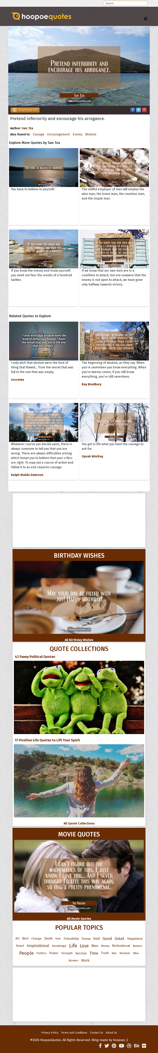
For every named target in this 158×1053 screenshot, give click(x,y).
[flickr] (144, 1046)
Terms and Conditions (74, 1032)
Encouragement (58, 134)
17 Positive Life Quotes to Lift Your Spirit (47, 740)
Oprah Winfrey (92, 456)
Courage (38, 134)
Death (48, 938)
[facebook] (100, 1046)
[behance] (136, 1046)
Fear (58, 938)
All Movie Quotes (79, 918)
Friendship (71, 938)
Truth (105, 953)
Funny (86, 938)
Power (53, 953)
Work (85, 960)
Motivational (121, 946)
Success (81, 953)
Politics (41, 953)
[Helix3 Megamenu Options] (145, 19)
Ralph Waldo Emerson (27, 475)
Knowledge (59, 946)
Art (17, 938)
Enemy (77, 134)
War (114, 953)
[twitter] (106, 1046)
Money (105, 946)
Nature (137, 946)
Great (119, 938)
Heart (20, 946)
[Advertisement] (79, 520)
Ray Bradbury (91, 384)
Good (107, 938)
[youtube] (121, 1046)
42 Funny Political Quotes (35, 657)
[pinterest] (114, 1046)
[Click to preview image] (79, 66)
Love (84, 946)
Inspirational (38, 946)
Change (36, 938)
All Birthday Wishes (79, 640)
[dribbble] (129, 1046)
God (96, 938)
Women (73, 960)
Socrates (17, 379)
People (26, 953)
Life (73, 946)
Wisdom (90, 134)
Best (25, 938)
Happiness (135, 938)
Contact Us (96, 1032)
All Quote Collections (79, 823)
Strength (67, 953)
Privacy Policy (49, 1032)
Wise (136, 953)
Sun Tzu (27, 128)
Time (93, 953)
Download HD (27, 110)
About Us (111, 1032)
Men (95, 946)
